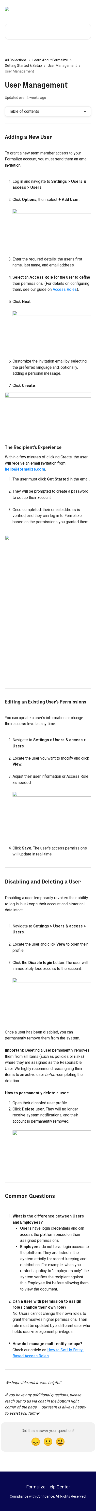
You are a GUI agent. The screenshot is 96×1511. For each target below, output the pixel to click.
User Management (62, 66)
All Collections (16, 60)
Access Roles (65, 289)
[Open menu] (86, 9)
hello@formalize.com (25, 469)
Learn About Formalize (50, 60)
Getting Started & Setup (23, 66)
